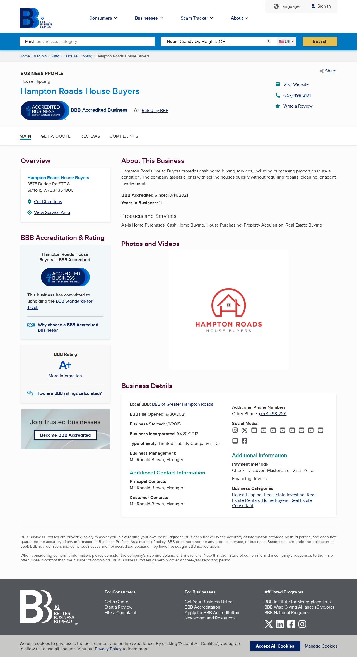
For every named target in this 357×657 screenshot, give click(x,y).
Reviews (90, 136)
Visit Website (296, 84)
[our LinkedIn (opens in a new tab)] (280, 627)
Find (29, 41)
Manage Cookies (321, 646)
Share (330, 71)
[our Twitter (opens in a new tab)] (268, 627)
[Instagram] (235, 430)
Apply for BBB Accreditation (212, 612)
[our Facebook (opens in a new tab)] (291, 627)
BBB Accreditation (202, 607)
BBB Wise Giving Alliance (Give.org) (299, 607)
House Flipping (79, 56)
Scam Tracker (194, 18)
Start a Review (118, 607)
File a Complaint (120, 612)
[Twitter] (245, 430)
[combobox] (96, 41)
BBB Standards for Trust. (60, 304)
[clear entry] (270, 41)
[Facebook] (245, 441)
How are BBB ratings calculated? (69, 393)
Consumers (100, 18)
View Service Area (52, 212)
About (237, 18)
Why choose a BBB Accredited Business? (68, 327)
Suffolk (56, 56)
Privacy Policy (108, 649)
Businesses (146, 18)
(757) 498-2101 (297, 95)
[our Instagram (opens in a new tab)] (302, 627)
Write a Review (298, 106)
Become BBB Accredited (65, 435)
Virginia (40, 56)
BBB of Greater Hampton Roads (182, 404)
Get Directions (48, 201)
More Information (65, 376)
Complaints (123, 136)
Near (172, 41)
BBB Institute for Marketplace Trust (298, 601)
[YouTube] (254, 430)
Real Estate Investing (284, 494)
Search (320, 41)
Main (25, 136)
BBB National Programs (286, 612)
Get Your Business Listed (209, 601)
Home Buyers (275, 500)
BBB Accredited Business (99, 110)
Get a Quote (56, 136)
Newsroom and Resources (210, 618)
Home (25, 56)
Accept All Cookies (275, 646)
